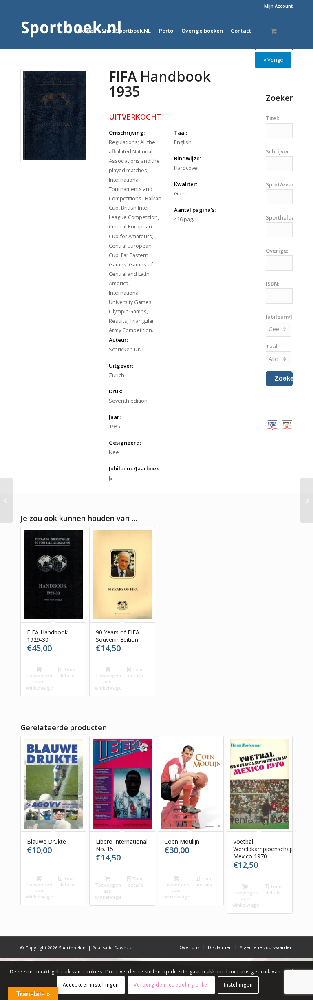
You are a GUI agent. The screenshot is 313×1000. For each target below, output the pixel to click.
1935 (114, 426)
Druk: (115, 391)
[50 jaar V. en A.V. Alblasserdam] (6, 500)
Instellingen (238, 984)
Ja (111, 477)
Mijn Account (278, 6)
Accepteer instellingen (91, 984)
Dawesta (123, 948)
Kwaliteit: (186, 184)
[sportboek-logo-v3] (71, 31)
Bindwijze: (187, 158)
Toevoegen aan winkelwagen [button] (39, 681)
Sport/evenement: (289, 184)
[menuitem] (276, 6)
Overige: (277, 250)
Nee (114, 452)
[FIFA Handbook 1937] (306, 500)
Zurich (116, 375)
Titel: (272, 118)
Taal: (180, 132)
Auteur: (118, 340)
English (183, 142)
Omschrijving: (127, 132)
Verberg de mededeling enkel (171, 984)
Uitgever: (121, 365)
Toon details (67, 672)
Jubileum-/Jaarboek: (134, 468)
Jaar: (115, 417)
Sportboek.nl (73, 948)
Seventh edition (128, 400)
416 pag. (184, 219)
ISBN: (272, 283)
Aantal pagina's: (195, 209)
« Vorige (273, 59)
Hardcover (186, 167)
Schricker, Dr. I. (127, 349)
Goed (181, 193)
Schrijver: (278, 151)
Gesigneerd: (125, 442)
